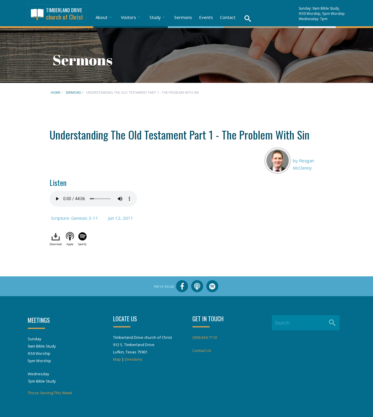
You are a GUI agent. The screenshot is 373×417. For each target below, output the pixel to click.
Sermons (183, 17)
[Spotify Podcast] (212, 286)
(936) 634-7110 (204, 337)
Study (155, 17)
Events (206, 17)
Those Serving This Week (50, 392)
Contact (227, 17)
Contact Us (201, 350)
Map (117, 359)
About (102, 17)
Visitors (128, 17)
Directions (133, 359)
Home (55, 92)
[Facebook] (182, 286)
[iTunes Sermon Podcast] (197, 286)
